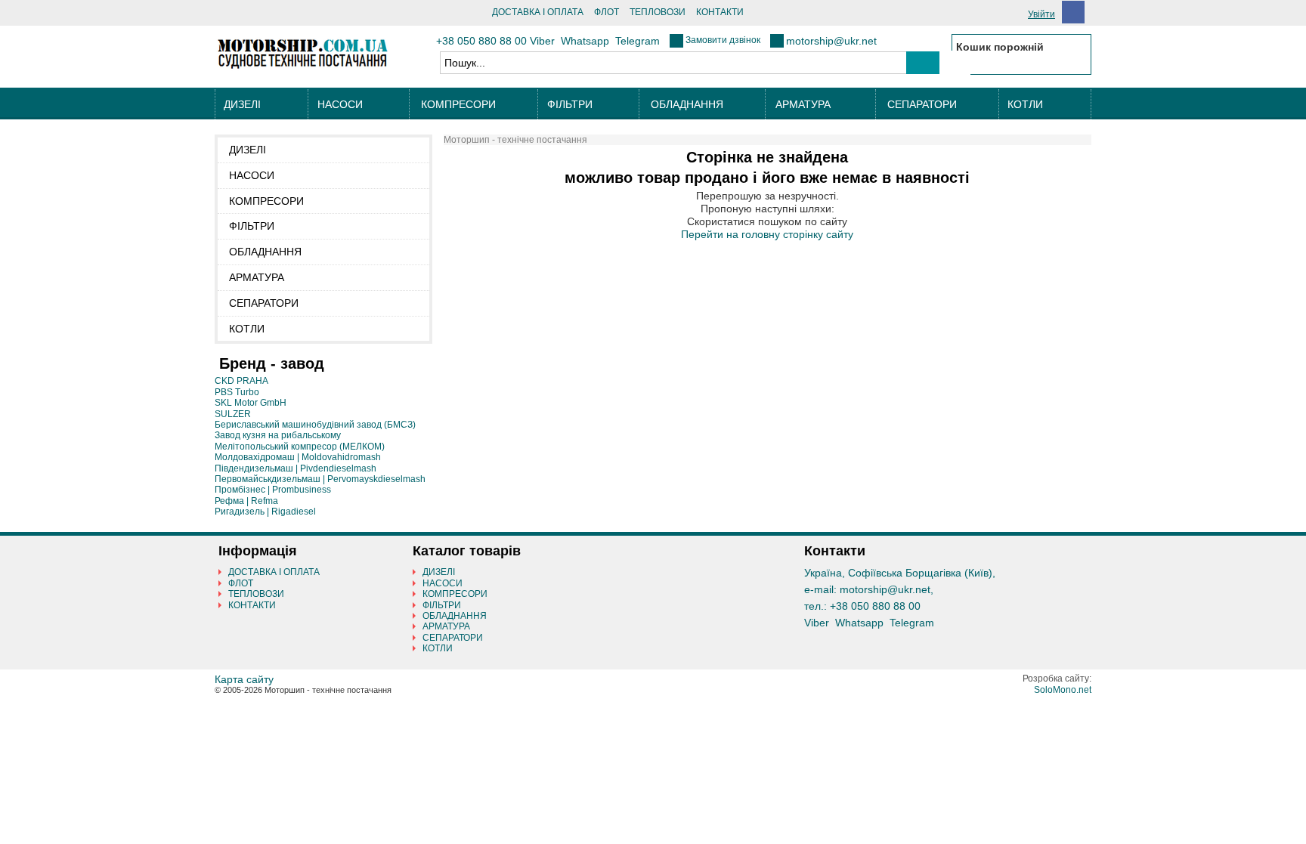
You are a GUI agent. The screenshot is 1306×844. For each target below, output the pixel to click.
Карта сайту (244, 679)
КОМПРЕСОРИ (458, 104)
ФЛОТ (606, 12)
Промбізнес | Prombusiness (273, 489)
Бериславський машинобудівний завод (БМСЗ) (315, 424)
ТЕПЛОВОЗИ (657, 12)
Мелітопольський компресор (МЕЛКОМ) (300, 446)
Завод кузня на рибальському (278, 435)
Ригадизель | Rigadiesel (265, 511)
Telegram (637, 41)
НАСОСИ (340, 104)
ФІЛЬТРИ (570, 104)
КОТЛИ (1025, 104)
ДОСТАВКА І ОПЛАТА (537, 12)
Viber (542, 41)
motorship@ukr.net (831, 41)
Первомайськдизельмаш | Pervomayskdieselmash (320, 479)
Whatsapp (585, 41)
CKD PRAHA (241, 381)
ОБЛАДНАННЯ (687, 104)
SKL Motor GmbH (250, 402)
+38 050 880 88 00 (481, 41)
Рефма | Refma (246, 501)
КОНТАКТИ (720, 12)
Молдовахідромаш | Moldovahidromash (298, 457)
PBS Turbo (237, 392)
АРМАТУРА (803, 104)
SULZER (233, 414)
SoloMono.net (1062, 690)
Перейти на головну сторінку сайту (767, 234)
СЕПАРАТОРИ (922, 104)
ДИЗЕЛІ (242, 104)
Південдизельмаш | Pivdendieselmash (295, 468)
